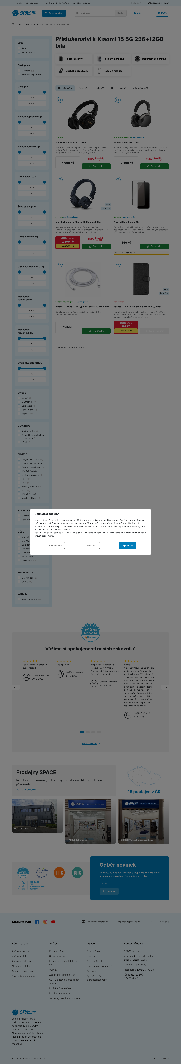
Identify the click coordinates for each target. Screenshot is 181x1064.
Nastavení (91, 545)
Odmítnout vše (55, 545)
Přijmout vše (127, 545)
